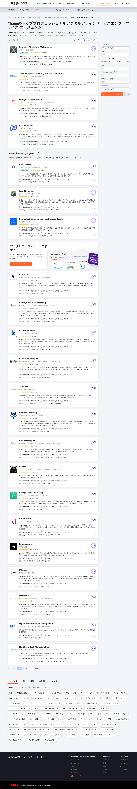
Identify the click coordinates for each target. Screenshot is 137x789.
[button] (116, 4)
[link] (66, 3)
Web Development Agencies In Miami (56, 17)
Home (9, 17)
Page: (25, 668)
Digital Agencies (20, 17)
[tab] (13, 682)
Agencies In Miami (34, 17)
